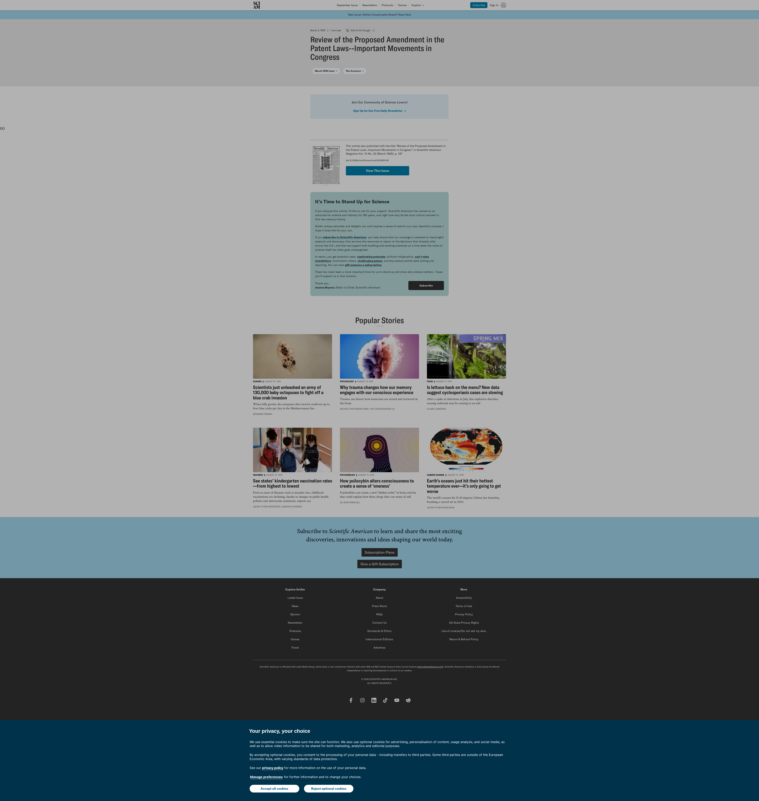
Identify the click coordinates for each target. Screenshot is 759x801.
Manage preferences (266, 777)
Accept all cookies (274, 789)
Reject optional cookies (328, 789)
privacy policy (272, 768)
